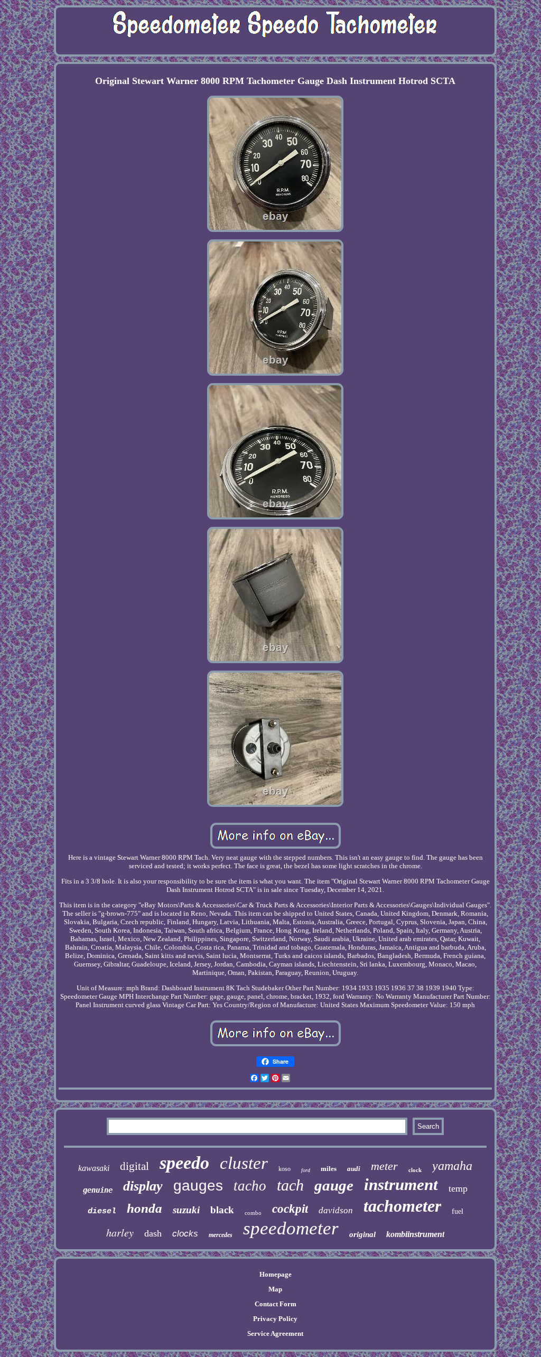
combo (253, 1213)
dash (153, 1233)
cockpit (290, 1208)
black (222, 1209)
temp (458, 1188)
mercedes (220, 1235)
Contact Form (275, 1304)
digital (134, 1166)
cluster (244, 1163)
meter (384, 1166)
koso (284, 1169)
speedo (184, 1163)
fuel (457, 1211)
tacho (250, 1186)
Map (275, 1289)
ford (305, 1170)
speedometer (291, 1228)
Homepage (275, 1274)
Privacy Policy (275, 1319)
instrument (401, 1184)
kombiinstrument (415, 1234)
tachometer (402, 1205)
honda (144, 1208)
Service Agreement (275, 1333)
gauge (333, 1185)
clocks (185, 1234)
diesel (102, 1211)
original (362, 1234)
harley (120, 1232)
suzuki (186, 1209)
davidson (336, 1210)
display (143, 1186)
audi (353, 1169)
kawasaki (93, 1168)
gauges (198, 1185)
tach (290, 1185)
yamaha (452, 1166)
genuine (98, 1190)
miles (329, 1169)
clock (415, 1170)
